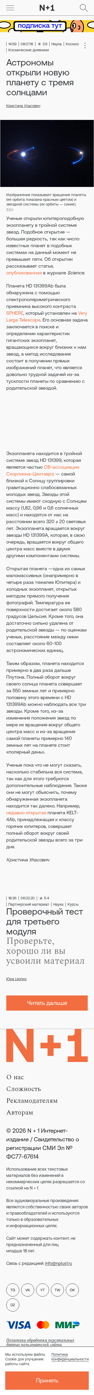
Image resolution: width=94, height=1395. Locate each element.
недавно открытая (26, 812)
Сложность (23, 1089)
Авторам (19, 1112)
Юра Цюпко (16, 979)
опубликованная (24, 272)
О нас (15, 1077)
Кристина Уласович (23, 106)
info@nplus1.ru (58, 1263)
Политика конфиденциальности (70, 1356)
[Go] (10, 8)
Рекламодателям (32, 1100)
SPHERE (14, 313)
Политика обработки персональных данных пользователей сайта (40, 1342)
